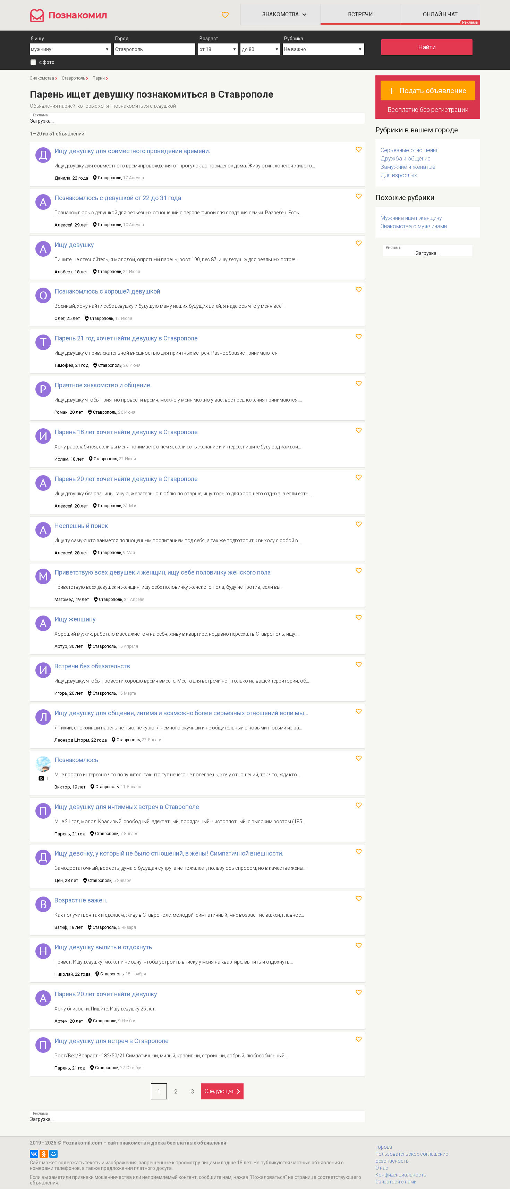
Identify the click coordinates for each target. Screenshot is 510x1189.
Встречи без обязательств (92, 666)
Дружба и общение (406, 158)
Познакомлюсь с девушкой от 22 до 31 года (117, 197)
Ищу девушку (74, 244)
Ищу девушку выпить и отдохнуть (103, 947)
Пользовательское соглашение (411, 1154)
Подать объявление (432, 90)
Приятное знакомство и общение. (103, 385)
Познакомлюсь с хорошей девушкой (107, 291)
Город (122, 38)
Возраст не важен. (80, 900)
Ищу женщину (75, 619)
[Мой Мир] (53, 1154)
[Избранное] (225, 15)
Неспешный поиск (81, 525)
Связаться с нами (396, 1181)
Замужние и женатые (408, 167)
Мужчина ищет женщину (411, 218)
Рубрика (293, 38)
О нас (381, 1168)
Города (383, 1147)
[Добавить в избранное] (358, 149)
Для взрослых (399, 175)
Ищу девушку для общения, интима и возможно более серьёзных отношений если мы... (181, 713)
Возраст (208, 38)
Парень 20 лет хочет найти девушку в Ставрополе (126, 478)
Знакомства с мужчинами (414, 226)
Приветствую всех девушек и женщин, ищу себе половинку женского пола (162, 572)
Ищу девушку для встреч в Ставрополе (111, 1040)
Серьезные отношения (410, 150)
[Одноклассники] (44, 1154)
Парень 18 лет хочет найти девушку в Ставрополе (126, 432)
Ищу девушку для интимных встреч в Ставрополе (126, 806)
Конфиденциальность (400, 1175)
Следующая (220, 1091)
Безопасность (392, 1161)
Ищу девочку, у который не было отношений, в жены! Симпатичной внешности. (168, 853)
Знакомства (280, 14)
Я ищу (37, 38)
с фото (46, 62)
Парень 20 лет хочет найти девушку (105, 994)
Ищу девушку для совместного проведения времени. (132, 151)
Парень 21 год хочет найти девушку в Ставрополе (126, 338)
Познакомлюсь (76, 759)
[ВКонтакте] (34, 1154)
